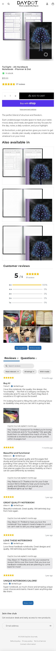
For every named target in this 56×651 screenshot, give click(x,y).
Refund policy (15, 641)
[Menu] (3, 4)
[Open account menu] (47, 4)
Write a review (35, 348)
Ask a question (21, 348)
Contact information (28, 644)
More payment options (28, 109)
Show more (28, 603)
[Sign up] (50, 625)
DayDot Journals (30, 637)
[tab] (29, 358)
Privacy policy (27, 641)
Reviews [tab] (11, 358)
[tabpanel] (28, 486)
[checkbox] (44, 371)
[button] (28, 284)
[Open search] (8, 4)
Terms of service (40, 641)
